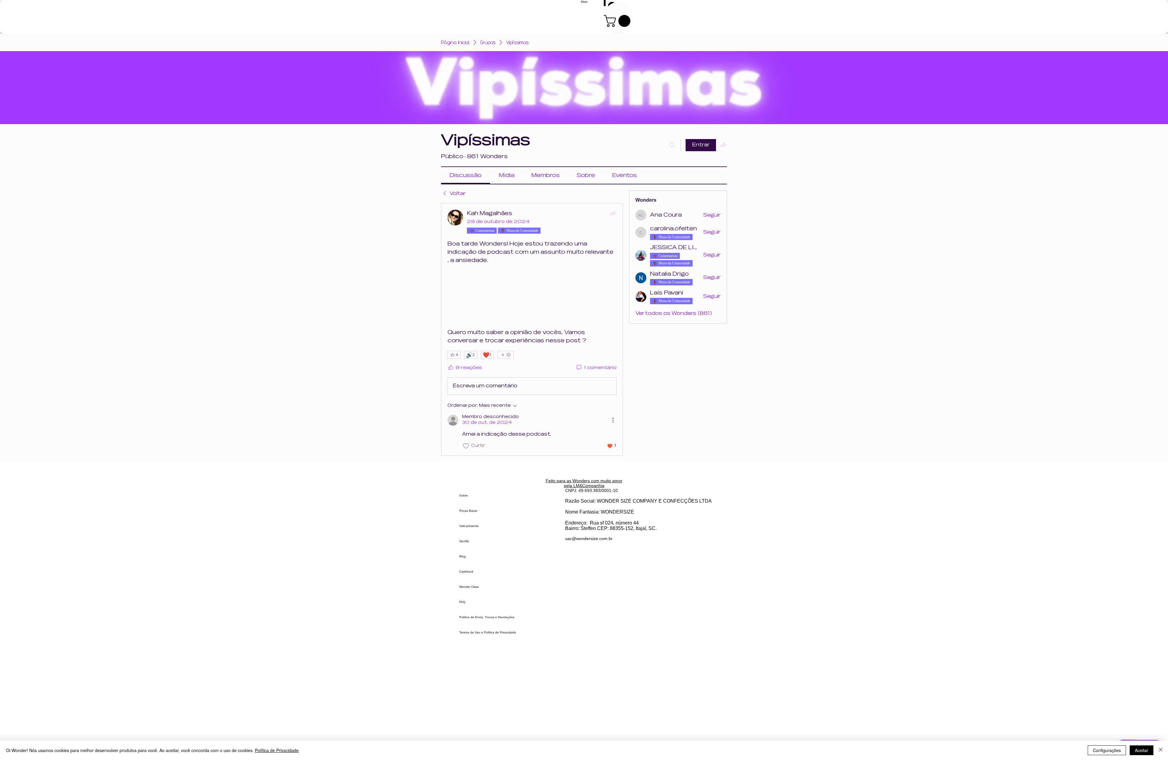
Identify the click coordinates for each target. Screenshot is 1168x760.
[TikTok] (542, 532)
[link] (465, 175)
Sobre (463, 495)
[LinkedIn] (542, 555)
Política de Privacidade (277, 750)
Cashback (466, 571)
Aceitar (1141, 750)
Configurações (1107, 750)
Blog (462, 556)
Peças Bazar (468, 510)
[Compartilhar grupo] (723, 144)
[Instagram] (542, 520)
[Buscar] (672, 145)
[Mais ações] (613, 420)
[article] (532, 329)
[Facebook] (542, 543)
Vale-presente (469, 526)
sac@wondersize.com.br (589, 538)
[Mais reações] (506, 355)
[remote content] (532, 296)
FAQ (462, 602)
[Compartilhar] (613, 213)
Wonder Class (469, 586)
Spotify (464, 541)
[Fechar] (1160, 750)
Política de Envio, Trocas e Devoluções (486, 617)
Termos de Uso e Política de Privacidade (487, 632)
